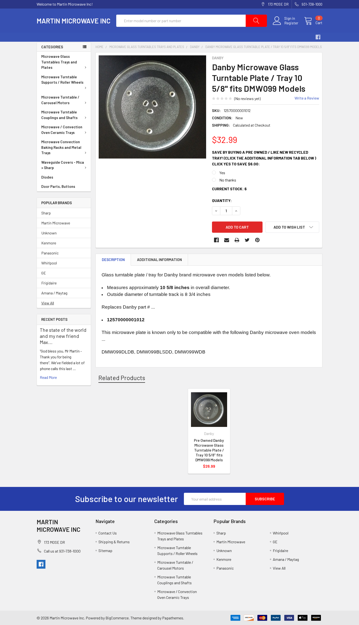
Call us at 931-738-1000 (62, 551)
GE (43, 273)
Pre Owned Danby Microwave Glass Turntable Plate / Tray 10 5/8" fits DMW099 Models (209, 450)
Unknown (49, 233)
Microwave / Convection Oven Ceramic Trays (61, 130)
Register (291, 23)
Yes (222, 172)
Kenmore (48, 243)
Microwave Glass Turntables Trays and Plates (59, 62)
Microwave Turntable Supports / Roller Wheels (62, 80)
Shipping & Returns (114, 541)
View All (47, 303)
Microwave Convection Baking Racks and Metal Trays (61, 147)
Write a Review (307, 98)
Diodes (47, 177)
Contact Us (107, 533)
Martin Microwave (55, 223)
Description (113, 259)
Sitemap (105, 550)
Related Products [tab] (121, 377)
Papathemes (172, 617)
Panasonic (50, 253)
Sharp (46, 213)
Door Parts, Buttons (58, 186)
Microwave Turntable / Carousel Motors (60, 100)
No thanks (227, 180)
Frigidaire (49, 283)
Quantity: (222, 200)
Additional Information (159, 259)
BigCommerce (117, 617)
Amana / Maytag (54, 293)
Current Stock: (229, 188)
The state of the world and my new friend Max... (63, 336)
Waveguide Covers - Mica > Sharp (62, 165)
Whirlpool (49, 263)
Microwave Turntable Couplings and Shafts (59, 115)
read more (48, 377)
